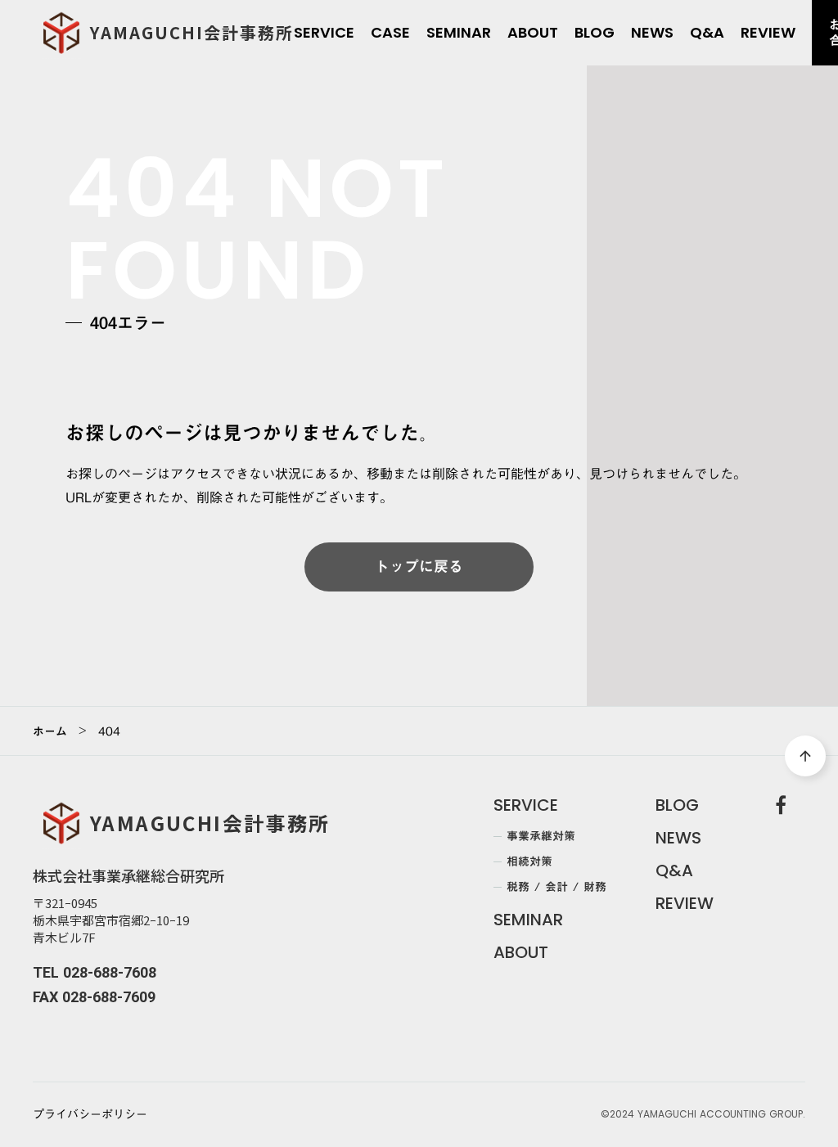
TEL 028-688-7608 (94, 972)
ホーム (50, 731)
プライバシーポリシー (90, 1115)
